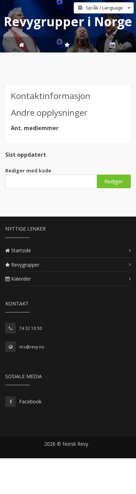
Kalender (21, 278)
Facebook (30, 401)
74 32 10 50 (30, 328)
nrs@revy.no (31, 347)
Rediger (113, 181)
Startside (21, 250)
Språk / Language (104, 8)
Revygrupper (25, 264)
